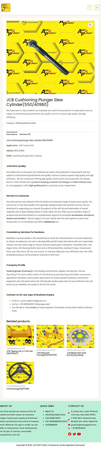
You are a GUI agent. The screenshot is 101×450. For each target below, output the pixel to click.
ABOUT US (49, 411)
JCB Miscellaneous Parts (25, 123)
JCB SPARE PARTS (52, 418)
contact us (49, 222)
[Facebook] (69, 434)
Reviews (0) (25, 134)
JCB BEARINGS (51, 425)
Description (11, 134)
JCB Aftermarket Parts (55, 415)
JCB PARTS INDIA (39, 445)
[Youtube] (79, 434)
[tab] (11, 134)
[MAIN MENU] (97, 7)
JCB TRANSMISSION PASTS (56, 421)
